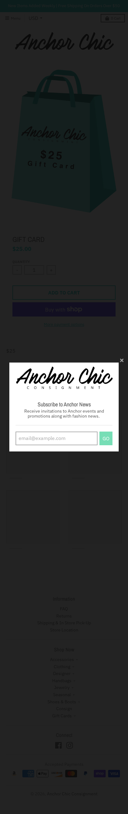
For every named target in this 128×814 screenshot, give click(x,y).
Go (106, 438)
